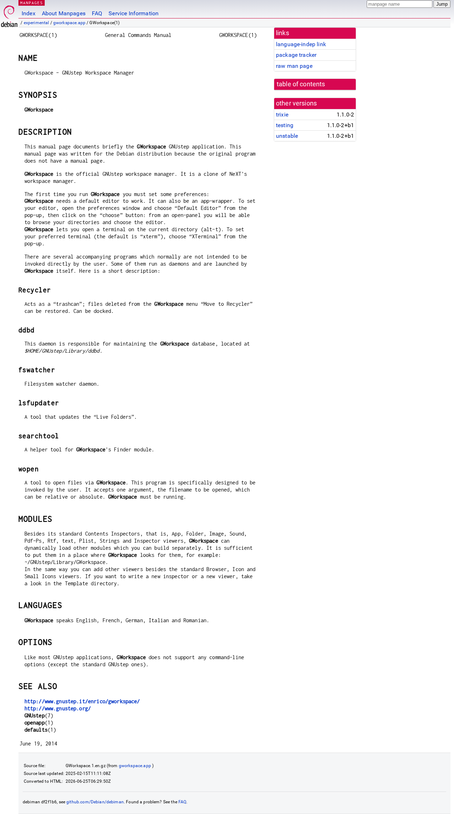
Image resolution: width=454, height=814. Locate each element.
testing (284, 125)
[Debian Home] (9, 14)
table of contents (301, 84)
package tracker (296, 54)
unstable (287, 135)
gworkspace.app (69, 22)
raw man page (294, 66)
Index (28, 13)
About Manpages (63, 13)
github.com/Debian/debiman (95, 801)
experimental (36, 22)
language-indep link (301, 44)
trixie (282, 114)
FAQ (97, 13)
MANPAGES (31, 2)
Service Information (134, 13)
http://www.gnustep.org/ (57, 708)
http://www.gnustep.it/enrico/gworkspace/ (82, 701)
